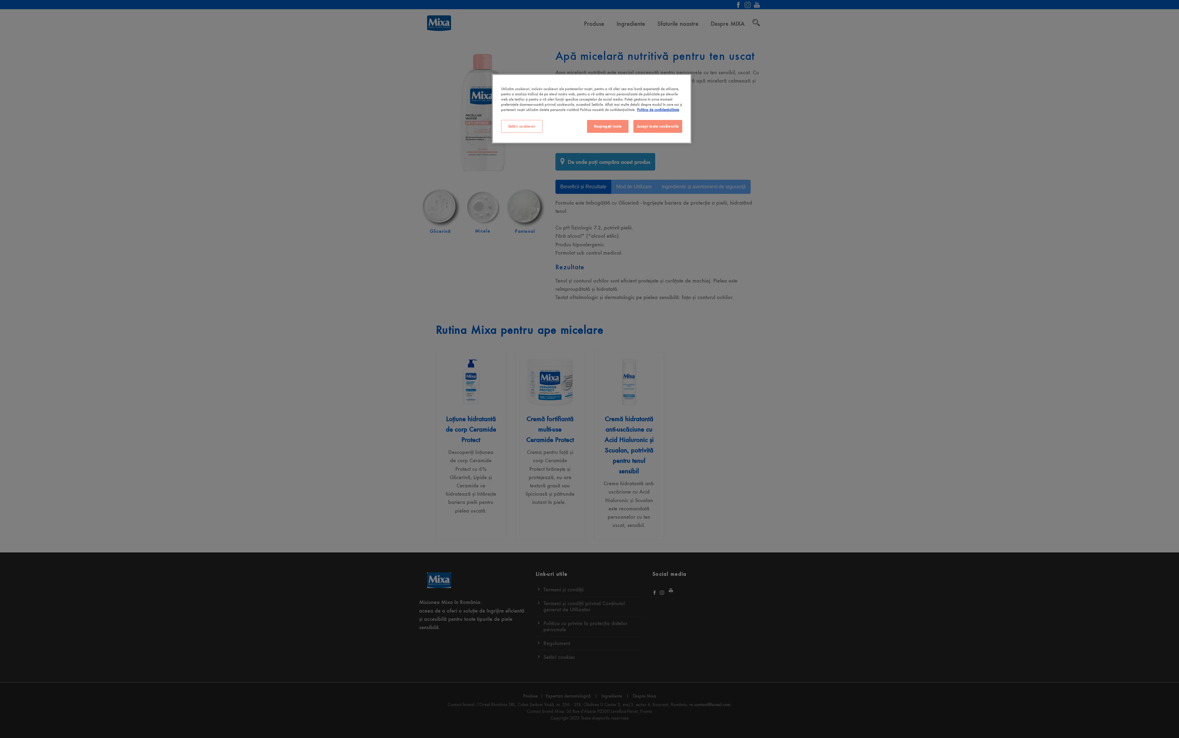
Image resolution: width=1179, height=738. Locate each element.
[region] (591, 109)
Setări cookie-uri (522, 126)
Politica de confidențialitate (658, 109)
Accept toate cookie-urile (658, 126)
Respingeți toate (608, 126)
